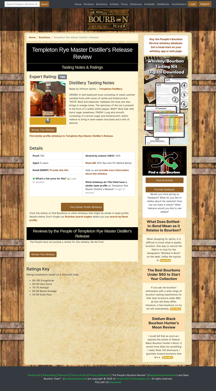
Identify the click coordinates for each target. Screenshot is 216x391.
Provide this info (59, 170)
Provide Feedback (165, 189)
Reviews (89, 4)
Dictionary (136, 4)
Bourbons (101, 4)
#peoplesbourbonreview (162, 375)
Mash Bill (90, 162)
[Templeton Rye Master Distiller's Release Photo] (48, 98)
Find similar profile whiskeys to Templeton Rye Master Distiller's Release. (72, 135)
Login (193, 3)
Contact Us (34, 375)
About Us (63, 375)
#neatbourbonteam (75, 378)
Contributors (179, 4)
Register (205, 3)
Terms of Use (79, 375)
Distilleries (163, 4)
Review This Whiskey (43, 129)
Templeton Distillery (110, 88)
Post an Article (164, 180)
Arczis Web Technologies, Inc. (133, 378)
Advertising (49, 375)
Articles (114, 4)
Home (78, 4)
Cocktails (149, 4)
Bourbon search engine (78, 216)
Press (124, 4)
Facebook (115, 382)
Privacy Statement (99, 375)
